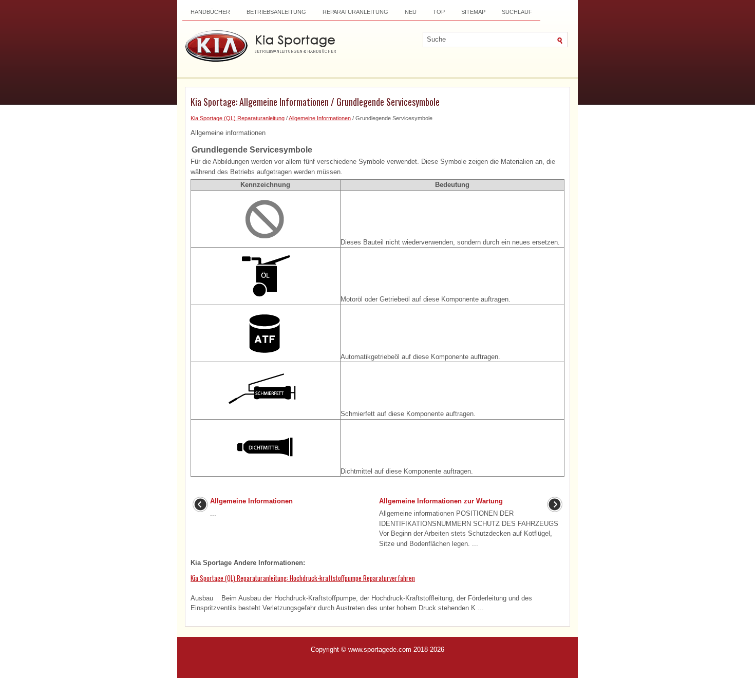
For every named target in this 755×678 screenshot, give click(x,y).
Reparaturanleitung (355, 12)
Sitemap (473, 12)
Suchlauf (517, 12)
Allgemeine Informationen (320, 118)
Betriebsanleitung (276, 12)
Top (439, 12)
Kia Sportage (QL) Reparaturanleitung (238, 118)
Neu (411, 12)
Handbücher (210, 12)
